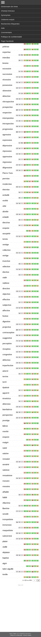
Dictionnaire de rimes (9, 7)
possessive (7, 85)
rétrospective (8, 102)
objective (6, 294)
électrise (6, 222)
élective (5, 272)
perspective (7, 415)
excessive (6, 69)
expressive (7, 140)
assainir (5, 464)
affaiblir (5, 492)
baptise (5, 558)
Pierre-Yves (7, 173)
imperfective (7, 365)
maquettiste (7, 530)
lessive (5, 63)
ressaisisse (7, 475)
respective (7, 113)
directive (6, 288)
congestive (7, 354)
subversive (7, 536)
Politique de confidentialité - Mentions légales (20, 635)
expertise (6, 52)
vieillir (4, 547)
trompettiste (7, 519)
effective (6, 299)
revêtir (5, 200)
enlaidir (5, 217)
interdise (6, 58)
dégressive (7, 167)
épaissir (5, 387)
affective (6, 310)
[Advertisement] (20, 607)
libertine (5, 508)
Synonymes (5, 15)
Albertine (6, 503)
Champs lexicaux (8, 11)
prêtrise (5, 47)
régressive (7, 162)
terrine (5, 376)
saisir (4, 448)
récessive (6, 80)
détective (6, 96)
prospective (7, 107)
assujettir (6, 233)
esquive (5, 437)
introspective (8, 124)
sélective (6, 266)
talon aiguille (7, 569)
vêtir (4, 206)
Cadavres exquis (7, 20)
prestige (6, 420)
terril (4, 382)
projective (6, 327)
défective (6, 360)
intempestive (8, 118)
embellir (5, 195)
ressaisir (6, 459)
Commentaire (6, 32)
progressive (7, 129)
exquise (5, 228)
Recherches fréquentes (10, 24)
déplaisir (6, 552)
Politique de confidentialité (11, 37)
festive (5, 316)
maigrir (5, 442)
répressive (7, 151)
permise (6, 178)
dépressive (7, 146)
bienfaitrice (7, 409)
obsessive (6, 91)
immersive (7, 525)
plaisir (5, 541)
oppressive (7, 156)
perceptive (7, 343)
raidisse (5, 283)
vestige (5, 244)
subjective (6, 305)
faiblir (4, 497)
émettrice (6, 398)
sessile (5, 514)
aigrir (4, 563)
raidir (4, 277)
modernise (7, 184)
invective (6, 261)
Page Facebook (7, 41)
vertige (5, 255)
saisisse (5, 470)
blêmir (5, 426)
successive (7, 74)
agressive (6, 135)
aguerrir (5, 393)
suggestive (7, 338)
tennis (5, 239)
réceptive (6, 349)
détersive (6, 404)
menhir (5, 431)
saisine (5, 453)
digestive (6, 321)
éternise (6, 189)
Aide (3, 28)
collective (6, 250)
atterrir (5, 371)
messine (6, 486)
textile (5, 574)
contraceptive (8, 332)
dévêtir (5, 211)
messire (5, 481)
